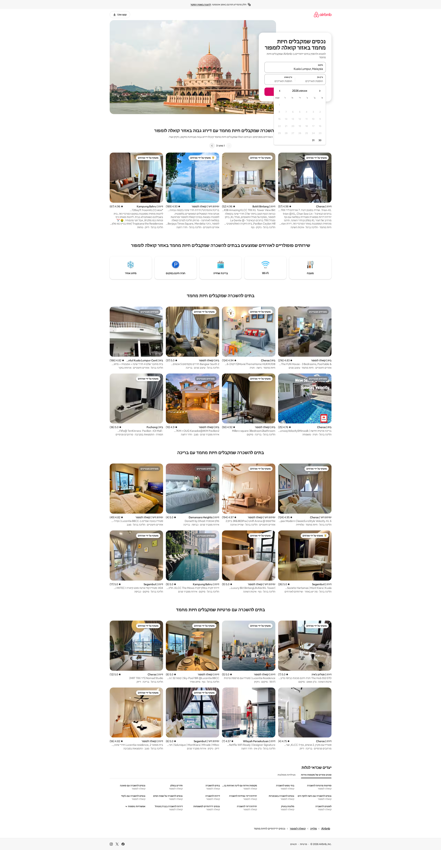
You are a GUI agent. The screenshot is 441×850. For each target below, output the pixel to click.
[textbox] (310, 81)
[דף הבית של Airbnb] (322, 14)
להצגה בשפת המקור (200, 4)
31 (313, 140)
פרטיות (303, 844)
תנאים (293, 844)
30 (319, 140)
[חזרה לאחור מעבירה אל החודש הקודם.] (320, 91)
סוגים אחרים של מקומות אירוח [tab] (316, 774)
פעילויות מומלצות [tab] (286, 774)
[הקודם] (229, 145)
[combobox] (295, 69)
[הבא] (212, 145)
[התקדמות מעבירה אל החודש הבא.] (280, 91)
